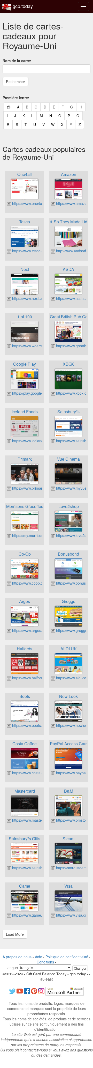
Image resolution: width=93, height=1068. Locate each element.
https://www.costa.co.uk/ (31, 772)
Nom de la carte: (17, 60)
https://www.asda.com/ (74, 298)
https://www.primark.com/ (32, 488)
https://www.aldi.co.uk (73, 677)
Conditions (45, 961)
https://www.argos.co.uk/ (31, 630)
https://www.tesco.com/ (30, 250)
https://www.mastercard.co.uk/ (36, 820)
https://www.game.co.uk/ (31, 915)
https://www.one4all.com (31, 203)
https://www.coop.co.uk (30, 583)
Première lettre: (16, 97)
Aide (38, 956)
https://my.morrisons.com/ (32, 535)
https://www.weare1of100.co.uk (37, 345)
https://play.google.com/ (31, 393)
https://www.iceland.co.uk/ (32, 440)
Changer (80, 968)
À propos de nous (17, 956)
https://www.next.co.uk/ (30, 298)
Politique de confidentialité (66, 956)
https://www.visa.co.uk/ (74, 915)
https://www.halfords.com (32, 677)
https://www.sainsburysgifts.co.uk (38, 867)
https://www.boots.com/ (30, 725)
